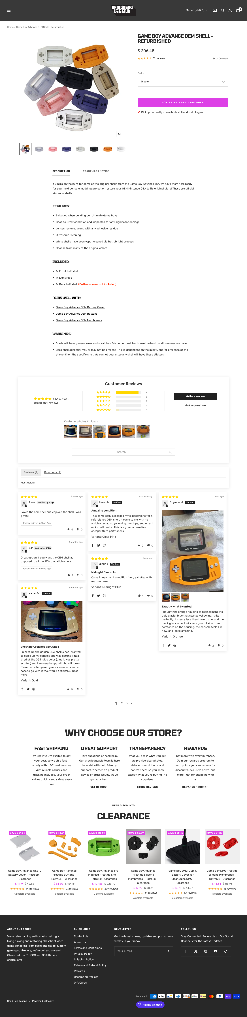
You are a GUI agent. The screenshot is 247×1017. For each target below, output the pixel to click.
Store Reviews (147, 787)
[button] (104, 392)
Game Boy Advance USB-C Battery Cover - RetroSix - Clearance (25, 874)
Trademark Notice (96, 171)
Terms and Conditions (88, 948)
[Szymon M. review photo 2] (166, 597)
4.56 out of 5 (61, 399)
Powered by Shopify (43, 1001)
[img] (29, 497)
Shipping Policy (84, 959)
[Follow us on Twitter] (196, 951)
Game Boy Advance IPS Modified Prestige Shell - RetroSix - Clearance (103, 874)
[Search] (222, 10)
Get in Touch (99, 787)
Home (10, 27)
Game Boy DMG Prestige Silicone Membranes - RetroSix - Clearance (222, 874)
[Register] (167, 951)
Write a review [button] (195, 396)
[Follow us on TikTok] (226, 951)
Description (61, 171)
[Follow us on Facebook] (186, 951)
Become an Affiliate (86, 976)
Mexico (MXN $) (195, 10)
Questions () (52, 472)
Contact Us (81, 936)
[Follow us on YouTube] (216, 951)
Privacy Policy (83, 953)
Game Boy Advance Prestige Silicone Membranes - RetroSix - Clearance (143, 877)
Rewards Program (195, 787)
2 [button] (122, 703)
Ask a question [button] (195, 405)
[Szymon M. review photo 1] (193, 551)
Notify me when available (183, 102)
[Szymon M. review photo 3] (175, 597)
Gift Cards (80, 982)
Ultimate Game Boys (104, 215)
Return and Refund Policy (90, 965)
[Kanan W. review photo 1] (52, 621)
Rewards (79, 971)
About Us (80, 942)
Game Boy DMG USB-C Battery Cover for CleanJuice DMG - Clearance (183, 877)
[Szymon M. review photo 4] (185, 597)
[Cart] (238, 10)
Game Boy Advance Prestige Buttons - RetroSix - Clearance (64, 874)
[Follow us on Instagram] (206, 951)
